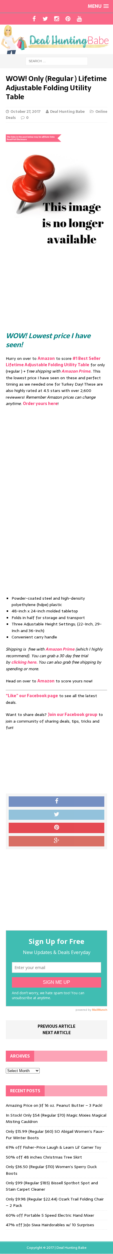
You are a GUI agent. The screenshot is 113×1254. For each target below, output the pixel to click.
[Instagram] (57, 19)
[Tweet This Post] (56, 815)
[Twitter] (45, 19)
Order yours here (40, 403)
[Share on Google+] (56, 841)
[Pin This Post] (56, 828)
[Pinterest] (68, 19)
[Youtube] (79, 19)
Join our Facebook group (72, 714)
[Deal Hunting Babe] (56, 39)
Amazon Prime (75, 371)
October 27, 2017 (25, 111)
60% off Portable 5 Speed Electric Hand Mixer (50, 1215)
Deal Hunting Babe (67, 111)
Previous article (56, 1026)
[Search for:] (56, 61)
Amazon (46, 358)
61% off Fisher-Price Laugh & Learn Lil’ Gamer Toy (53, 1147)
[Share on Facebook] (56, 801)
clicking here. (24, 662)
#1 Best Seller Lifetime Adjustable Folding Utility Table (53, 361)
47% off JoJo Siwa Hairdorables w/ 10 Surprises (50, 1225)
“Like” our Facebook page (32, 696)
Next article (57, 1033)
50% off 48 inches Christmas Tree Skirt (44, 1157)
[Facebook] (34, 19)
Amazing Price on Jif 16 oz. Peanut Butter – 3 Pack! (54, 1105)
